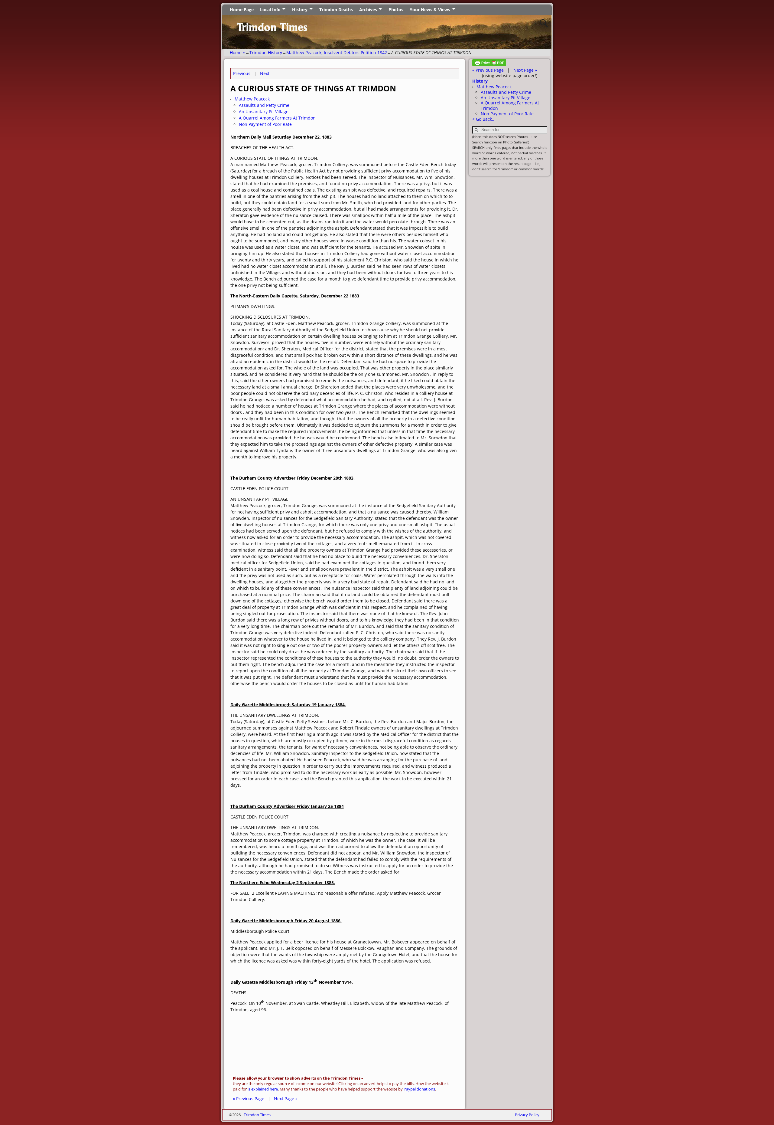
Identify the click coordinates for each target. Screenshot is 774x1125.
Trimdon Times (257, 1114)
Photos (396, 9)
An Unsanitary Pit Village (263, 111)
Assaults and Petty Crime (264, 105)
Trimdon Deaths (336, 9)
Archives (368, 9)
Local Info (270, 9)
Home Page (242, 9)
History (299, 9)
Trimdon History (265, 52)
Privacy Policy (527, 1114)
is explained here (263, 1089)
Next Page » (286, 1098)
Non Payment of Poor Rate (265, 124)
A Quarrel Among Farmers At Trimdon (277, 118)
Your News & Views (430, 9)
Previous (241, 73)
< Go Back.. (483, 119)
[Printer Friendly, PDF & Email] (489, 64)
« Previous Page (248, 1098)
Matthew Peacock (252, 99)
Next (264, 73)
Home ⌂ (237, 52)
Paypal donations (419, 1089)
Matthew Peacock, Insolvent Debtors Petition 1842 (336, 52)
